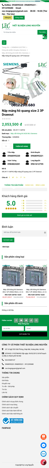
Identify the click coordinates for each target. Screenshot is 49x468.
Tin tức (4, 389)
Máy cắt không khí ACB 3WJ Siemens (15, 53)
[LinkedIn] (24, 177)
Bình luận (40, 185)
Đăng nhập (19, 17)
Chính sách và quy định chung (12, 401)
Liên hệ (4, 392)
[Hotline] (43, 462)
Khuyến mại (6, 383)
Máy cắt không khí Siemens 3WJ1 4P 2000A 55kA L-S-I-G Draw (36, 292)
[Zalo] (43, 454)
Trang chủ (5, 47)
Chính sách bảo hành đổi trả (12, 411)
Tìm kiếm (42, 32)
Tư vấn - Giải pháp (8, 386)
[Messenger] (43, 445)
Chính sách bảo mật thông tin (12, 414)
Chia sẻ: (5, 177)
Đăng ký (8, 17)
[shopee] (43, 437)
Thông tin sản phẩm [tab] (13, 185)
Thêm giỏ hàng (22, 146)
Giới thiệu (5, 380)
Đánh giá (29, 185)
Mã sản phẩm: (7, 130)
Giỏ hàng (45, 37)
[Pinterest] (20, 177)
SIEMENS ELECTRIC (18, 47)
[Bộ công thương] (12, 421)
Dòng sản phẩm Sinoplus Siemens (14, 50)
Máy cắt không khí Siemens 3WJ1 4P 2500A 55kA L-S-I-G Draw (13, 292)
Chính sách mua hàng (9, 405)
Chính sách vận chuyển (10, 408)
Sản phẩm (5, 377)
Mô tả (4, 169)
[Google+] (17, 177)
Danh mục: (6, 133)
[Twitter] (13, 177)
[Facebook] (9, 177)
